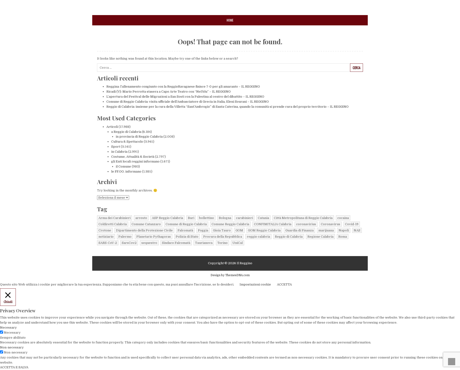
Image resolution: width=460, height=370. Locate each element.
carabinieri (244, 218)
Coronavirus (330, 224)
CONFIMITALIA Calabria (272, 224)
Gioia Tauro (222, 230)
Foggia (203, 230)
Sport (115, 146)
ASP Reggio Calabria (167, 218)
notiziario (106, 236)
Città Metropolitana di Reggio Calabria (303, 218)
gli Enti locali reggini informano (135, 161)
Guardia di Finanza (299, 230)
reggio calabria (258, 236)
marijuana (326, 230)
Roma (342, 236)
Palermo (125, 236)
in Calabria (119, 151)
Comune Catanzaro (146, 224)
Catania (263, 218)
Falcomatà (185, 230)
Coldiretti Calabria (112, 224)
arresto (141, 218)
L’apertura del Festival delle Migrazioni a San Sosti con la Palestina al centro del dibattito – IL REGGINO (185, 96)
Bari (191, 218)
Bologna (225, 218)
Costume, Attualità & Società (132, 156)
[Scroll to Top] (451, 361)
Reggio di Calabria (289, 236)
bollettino (206, 218)
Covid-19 (351, 224)
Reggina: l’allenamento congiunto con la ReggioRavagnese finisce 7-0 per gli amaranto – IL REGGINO (183, 86)
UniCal (237, 243)
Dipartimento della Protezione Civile (144, 230)
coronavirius (306, 224)
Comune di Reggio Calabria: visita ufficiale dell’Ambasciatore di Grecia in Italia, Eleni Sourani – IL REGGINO (187, 101)
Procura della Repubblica (222, 236)
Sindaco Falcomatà (176, 243)
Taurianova (204, 243)
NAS (357, 230)
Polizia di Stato (187, 236)
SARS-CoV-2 (107, 243)
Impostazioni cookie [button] (255, 284)
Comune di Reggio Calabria (186, 224)
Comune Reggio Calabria (230, 224)
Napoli (344, 230)
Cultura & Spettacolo (127, 141)
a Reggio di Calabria (126, 132)
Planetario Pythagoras (153, 236)
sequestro (149, 243)
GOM (239, 230)
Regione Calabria (320, 236)
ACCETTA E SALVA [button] (14, 367)
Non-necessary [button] (12, 347)
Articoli (112, 127)
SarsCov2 (129, 243)
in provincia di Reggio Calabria (139, 136)
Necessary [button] (8, 327)
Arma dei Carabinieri (114, 218)
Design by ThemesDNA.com (230, 275)
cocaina (343, 218)
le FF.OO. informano (126, 171)
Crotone (104, 230)
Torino (222, 243)
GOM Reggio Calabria (264, 230)
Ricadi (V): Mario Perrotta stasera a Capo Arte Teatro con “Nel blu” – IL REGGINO (168, 91)
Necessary (12, 332)
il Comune (123, 166)
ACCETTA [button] (284, 284)
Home (230, 20)
